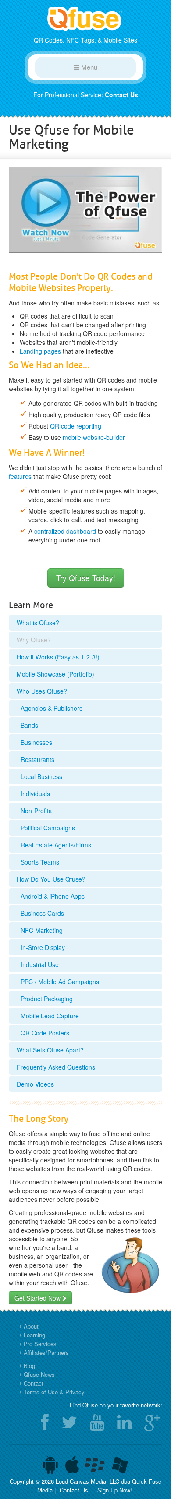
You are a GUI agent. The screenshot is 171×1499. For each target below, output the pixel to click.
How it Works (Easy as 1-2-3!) (58, 656)
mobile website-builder (94, 437)
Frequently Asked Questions (56, 1067)
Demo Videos (35, 1084)
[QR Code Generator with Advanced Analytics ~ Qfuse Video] (85, 208)
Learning (34, 1335)
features (20, 476)
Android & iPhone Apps (52, 896)
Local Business (40, 776)
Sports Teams (39, 862)
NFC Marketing (41, 930)
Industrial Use (39, 964)
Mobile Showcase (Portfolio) (55, 674)
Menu (88, 67)
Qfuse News (39, 1374)
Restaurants (36, 759)
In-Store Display (42, 947)
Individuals (34, 793)
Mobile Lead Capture (49, 1015)
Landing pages (40, 351)
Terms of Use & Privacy (54, 1392)
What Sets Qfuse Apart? (50, 1049)
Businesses (35, 742)
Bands (28, 725)
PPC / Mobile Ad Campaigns (59, 981)
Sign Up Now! (114, 1490)
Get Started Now (38, 1297)
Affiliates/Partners (46, 1352)
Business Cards (41, 913)
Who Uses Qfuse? (42, 691)
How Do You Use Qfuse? (51, 879)
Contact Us (121, 94)
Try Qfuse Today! (85, 577)
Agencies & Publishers (50, 708)
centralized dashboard (65, 531)
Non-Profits (35, 810)
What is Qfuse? (38, 622)
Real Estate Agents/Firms (55, 844)
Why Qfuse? (34, 639)
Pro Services (40, 1344)
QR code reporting (75, 426)
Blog (29, 1365)
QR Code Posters (44, 1032)
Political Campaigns (47, 827)
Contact (33, 1383)
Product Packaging (46, 998)
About (31, 1326)
